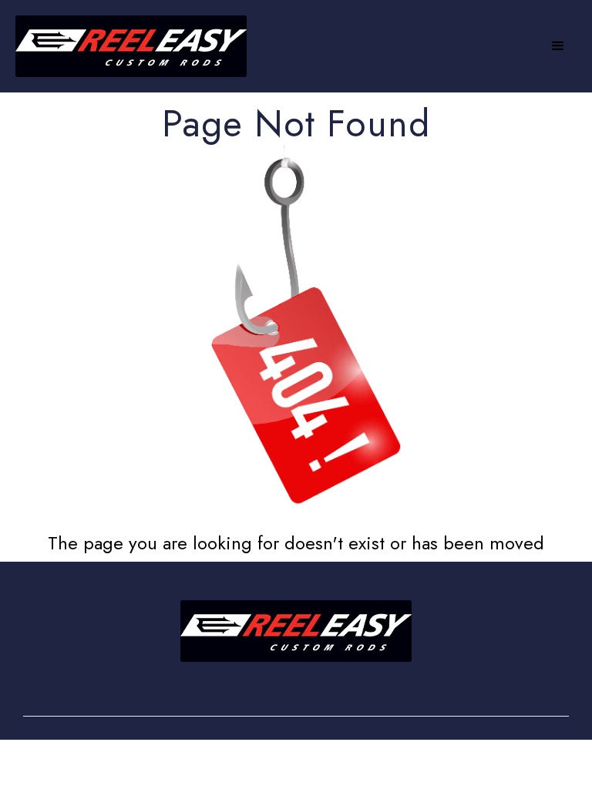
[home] (131, 46)
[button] (558, 46)
